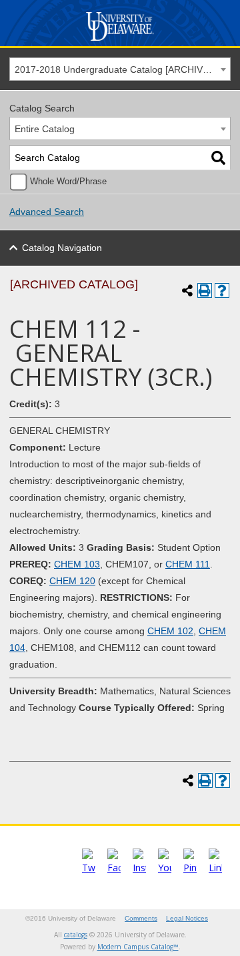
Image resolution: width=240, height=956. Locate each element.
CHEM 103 (77, 564)
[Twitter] (88, 867)
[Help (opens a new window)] (222, 290)
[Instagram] (139, 867)
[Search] (218, 158)
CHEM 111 (187, 564)
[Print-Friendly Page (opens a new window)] (204, 290)
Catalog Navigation (62, 247)
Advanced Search (46, 211)
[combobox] (120, 69)
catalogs (75, 934)
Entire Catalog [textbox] (45, 129)
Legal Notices (187, 918)
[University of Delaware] (120, 41)
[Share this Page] (187, 290)
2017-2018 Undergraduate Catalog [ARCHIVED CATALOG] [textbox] (122, 69)
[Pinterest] (190, 867)
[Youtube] (164, 867)
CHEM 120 (72, 580)
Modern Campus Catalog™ (138, 946)
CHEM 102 (170, 631)
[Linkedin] (215, 867)
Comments (141, 918)
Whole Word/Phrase (68, 181)
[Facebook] (114, 867)
